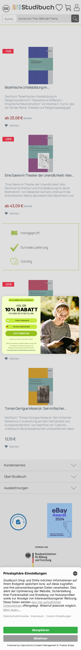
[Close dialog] (75, 300)
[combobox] (9, 327)
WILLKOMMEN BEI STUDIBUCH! (21, 300)
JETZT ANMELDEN (21, 333)
